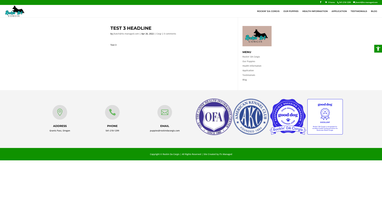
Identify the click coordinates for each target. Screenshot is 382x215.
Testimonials (359, 11)
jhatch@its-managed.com (126, 33)
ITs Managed (225, 154)
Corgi (158, 33)
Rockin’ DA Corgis (268, 11)
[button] (378, 49)
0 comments (170, 33)
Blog (374, 11)
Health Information (315, 11)
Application (339, 11)
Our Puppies (290, 11)
